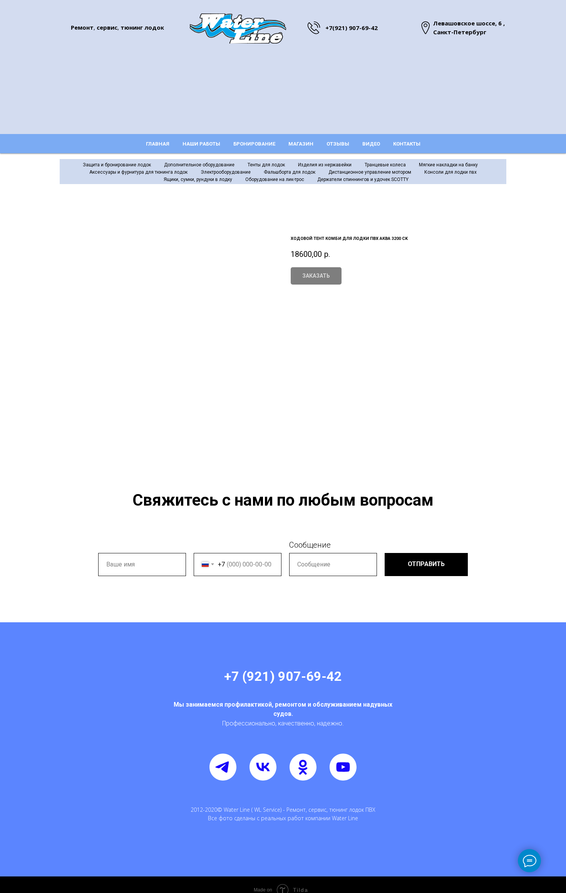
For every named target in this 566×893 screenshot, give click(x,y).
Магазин (300, 144)
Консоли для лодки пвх (450, 172)
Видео (371, 144)
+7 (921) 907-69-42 (283, 676)
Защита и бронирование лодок (117, 165)
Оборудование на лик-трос (274, 179)
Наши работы (201, 144)
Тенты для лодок (266, 165)
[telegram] (222, 767)
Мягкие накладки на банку (448, 165)
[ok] (303, 767)
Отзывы (338, 144)
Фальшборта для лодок (289, 172)
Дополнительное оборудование (199, 165)
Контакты (406, 144)
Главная (157, 144)
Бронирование (254, 144)
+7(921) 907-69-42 (351, 28)
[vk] (263, 767)
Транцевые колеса (385, 165)
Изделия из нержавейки (325, 165)
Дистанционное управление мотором (369, 172)
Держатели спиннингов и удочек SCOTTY (363, 179)
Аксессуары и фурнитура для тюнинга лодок (138, 172)
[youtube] (343, 767)
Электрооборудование (226, 172)
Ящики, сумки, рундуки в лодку (198, 179)
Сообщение (310, 545)
